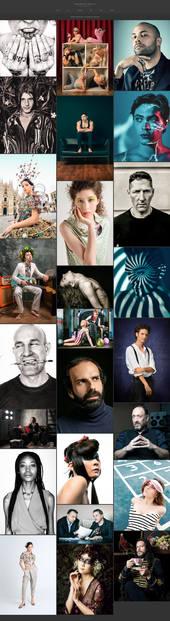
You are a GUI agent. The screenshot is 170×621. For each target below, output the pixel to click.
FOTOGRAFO (85, 6)
